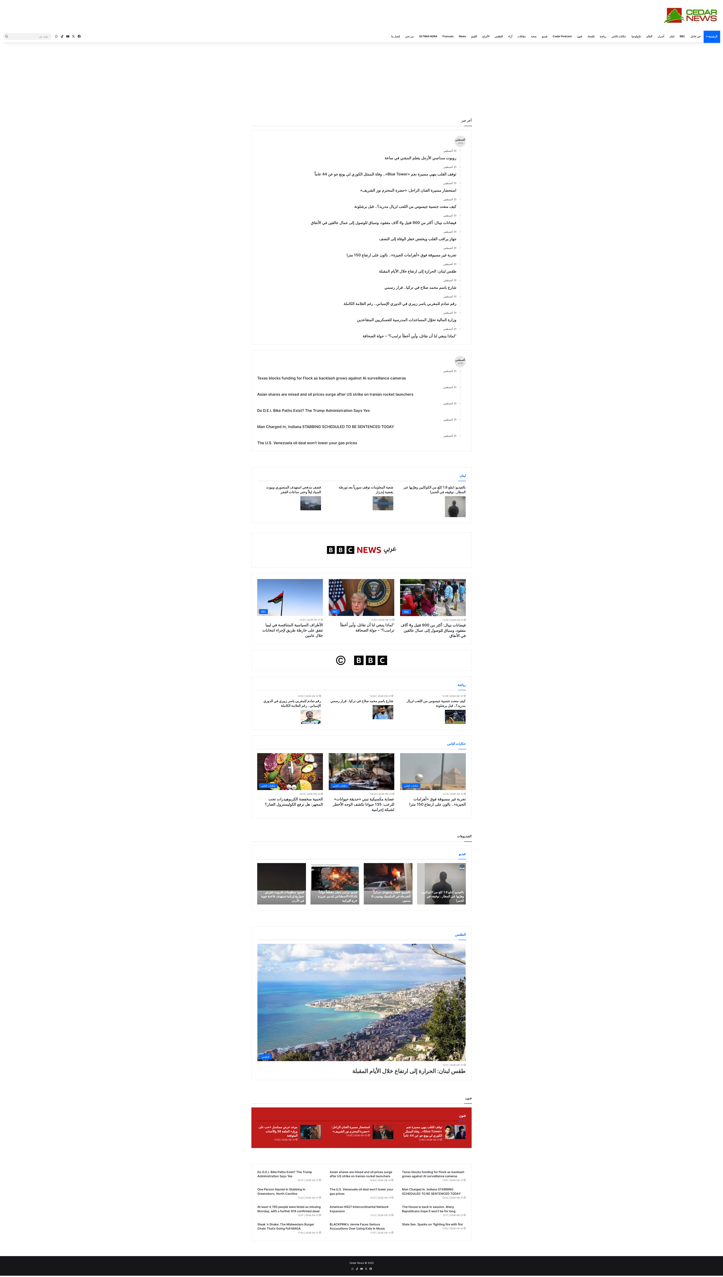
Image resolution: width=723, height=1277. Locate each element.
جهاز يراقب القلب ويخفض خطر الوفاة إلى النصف (417, 239)
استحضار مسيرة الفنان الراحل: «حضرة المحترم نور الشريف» (408, 190)
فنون (579, 36)
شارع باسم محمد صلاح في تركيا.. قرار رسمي (420, 287)
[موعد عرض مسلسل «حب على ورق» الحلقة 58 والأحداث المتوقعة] (310, 1132)
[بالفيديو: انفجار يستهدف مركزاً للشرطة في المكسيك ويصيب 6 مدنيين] (388, 883)
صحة (534, 36)
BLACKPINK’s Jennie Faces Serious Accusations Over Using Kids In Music (357, 1226)
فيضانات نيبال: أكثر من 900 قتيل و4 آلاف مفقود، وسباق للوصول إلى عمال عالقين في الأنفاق (383, 222)
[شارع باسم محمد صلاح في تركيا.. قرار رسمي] (383, 712)
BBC (682, 36)
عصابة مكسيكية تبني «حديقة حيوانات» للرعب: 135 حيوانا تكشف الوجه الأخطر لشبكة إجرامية (363, 804)
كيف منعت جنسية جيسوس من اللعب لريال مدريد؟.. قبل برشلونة (405, 206)
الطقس (499, 36)
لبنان (672, 36)
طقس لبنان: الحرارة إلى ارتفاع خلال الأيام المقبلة (417, 271)
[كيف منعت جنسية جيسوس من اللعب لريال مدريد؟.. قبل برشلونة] (455, 717)
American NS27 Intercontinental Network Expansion (359, 1209)
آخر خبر (466, 120)
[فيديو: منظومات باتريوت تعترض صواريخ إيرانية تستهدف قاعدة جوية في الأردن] (281, 883)
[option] (441, 883)
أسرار (661, 36)
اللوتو (474, 36)
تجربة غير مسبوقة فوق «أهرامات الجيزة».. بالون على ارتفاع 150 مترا (401, 255)
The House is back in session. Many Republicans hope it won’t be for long (428, 1209)
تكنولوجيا (636, 36)
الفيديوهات (464, 836)
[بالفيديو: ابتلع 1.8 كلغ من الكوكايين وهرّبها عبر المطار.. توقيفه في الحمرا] (455, 506)
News (462, 36)
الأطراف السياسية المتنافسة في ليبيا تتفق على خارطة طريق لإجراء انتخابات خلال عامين (292, 630)
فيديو (544, 36)
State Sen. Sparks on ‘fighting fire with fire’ (432, 1224)
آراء (510, 36)
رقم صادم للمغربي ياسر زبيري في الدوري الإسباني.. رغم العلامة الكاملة (400, 303)
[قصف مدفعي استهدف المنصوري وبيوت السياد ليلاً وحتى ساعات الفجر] (310, 503)
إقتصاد (590, 36)
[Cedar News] (692, 15)
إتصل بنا (395, 36)
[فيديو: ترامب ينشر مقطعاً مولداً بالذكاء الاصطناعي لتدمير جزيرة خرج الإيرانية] (334, 883)
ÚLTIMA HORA (428, 36)
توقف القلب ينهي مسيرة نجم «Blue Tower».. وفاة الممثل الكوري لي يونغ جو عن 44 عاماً (385, 174)
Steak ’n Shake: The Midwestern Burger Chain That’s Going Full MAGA (285, 1226)
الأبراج (485, 36)
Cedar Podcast (562, 36)
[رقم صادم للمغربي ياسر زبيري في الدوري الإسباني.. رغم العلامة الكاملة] (310, 717)
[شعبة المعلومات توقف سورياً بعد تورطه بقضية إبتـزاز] (383, 503)
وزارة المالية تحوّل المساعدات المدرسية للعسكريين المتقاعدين (406, 320)
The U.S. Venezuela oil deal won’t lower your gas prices (307, 443)
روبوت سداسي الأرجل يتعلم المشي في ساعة (420, 158)
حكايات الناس (619, 36)
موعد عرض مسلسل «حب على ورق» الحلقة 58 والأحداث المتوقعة (278, 1131)
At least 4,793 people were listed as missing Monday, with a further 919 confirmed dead (289, 1209)
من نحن (409, 36)
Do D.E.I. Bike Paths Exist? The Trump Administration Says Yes (313, 410)
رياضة (603, 36)
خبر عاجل (695, 36)
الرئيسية (712, 36)
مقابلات (522, 36)
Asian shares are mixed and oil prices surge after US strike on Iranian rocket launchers (335, 394)
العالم (649, 36)
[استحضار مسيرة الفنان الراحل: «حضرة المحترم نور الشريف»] (383, 1132)
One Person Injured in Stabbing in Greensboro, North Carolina (281, 1191)
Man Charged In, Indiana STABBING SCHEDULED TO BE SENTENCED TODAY (325, 426)
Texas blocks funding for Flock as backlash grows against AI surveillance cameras (331, 378)
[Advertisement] (361, 74)
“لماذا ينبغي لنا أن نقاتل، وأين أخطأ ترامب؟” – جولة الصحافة (409, 336)
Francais (448, 36)
